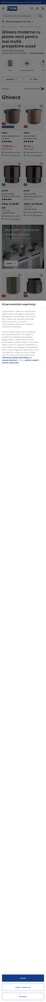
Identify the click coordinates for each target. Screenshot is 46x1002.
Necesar (23, 996)
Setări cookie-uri (23, 987)
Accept (23, 978)
